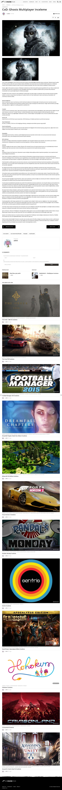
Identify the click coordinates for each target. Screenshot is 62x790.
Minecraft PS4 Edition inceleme (28, 474)
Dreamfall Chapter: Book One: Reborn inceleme (37, 434)
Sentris (11, 604)
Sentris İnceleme (6, 606)
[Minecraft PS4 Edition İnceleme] (31, 457)
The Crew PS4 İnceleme (8, 359)
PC (39, 1)
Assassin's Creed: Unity (10, 766)
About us (4, 786)
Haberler (31, 1)
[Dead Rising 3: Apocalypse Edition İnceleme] (31, 628)
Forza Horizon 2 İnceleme (9, 514)
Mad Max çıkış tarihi (15, 273)
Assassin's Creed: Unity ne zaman (8, 767)
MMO (36, 1)
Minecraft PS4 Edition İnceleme (10, 476)
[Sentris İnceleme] (31, 580)
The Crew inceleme (17, 357)
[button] (57, 2)
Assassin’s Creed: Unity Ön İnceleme (11, 769)
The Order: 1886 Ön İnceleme (9, 319)
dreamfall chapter (9, 434)
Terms (14, 786)
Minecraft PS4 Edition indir (39, 474)
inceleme (25, 233)
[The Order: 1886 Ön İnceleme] (31, 300)
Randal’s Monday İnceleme (9, 553)
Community (9, 786)
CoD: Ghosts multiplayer (16, 233)
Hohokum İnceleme (7, 687)
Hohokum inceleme (13, 685)
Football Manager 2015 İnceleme (10, 395)
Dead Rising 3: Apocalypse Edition (12, 647)
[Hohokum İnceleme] (31, 669)
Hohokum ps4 (20, 685)
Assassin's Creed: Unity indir (45, 766)
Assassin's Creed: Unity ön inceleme (21, 767)
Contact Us (4, 788)
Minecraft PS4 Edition (18, 474)
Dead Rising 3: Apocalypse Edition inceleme (26, 647)
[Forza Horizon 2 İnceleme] (31, 496)
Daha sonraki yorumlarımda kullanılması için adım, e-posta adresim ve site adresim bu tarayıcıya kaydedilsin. (26, 261)
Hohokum (8, 685)
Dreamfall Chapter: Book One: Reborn (21, 434)
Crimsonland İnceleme (8, 727)
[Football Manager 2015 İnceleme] (31, 378)
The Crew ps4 (23, 357)
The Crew (11, 357)
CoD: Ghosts (5, 233)
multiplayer (32, 233)
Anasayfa (25, 1)
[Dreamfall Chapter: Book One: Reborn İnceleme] (31, 417)
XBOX (50, 1)
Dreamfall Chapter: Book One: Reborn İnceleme (14, 436)
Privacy (18, 786)
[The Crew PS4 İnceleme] (31, 340)
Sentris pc (21, 604)
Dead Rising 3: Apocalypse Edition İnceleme (13, 649)
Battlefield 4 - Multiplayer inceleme (48, 273)
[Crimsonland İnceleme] (31, 708)
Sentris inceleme (16, 604)
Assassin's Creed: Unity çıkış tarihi (21, 766)
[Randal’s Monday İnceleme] (31, 535)
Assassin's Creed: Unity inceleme (33, 766)
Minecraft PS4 (10, 474)
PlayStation (45, 1)
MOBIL (54, 1)
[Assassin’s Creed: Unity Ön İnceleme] (31, 749)
